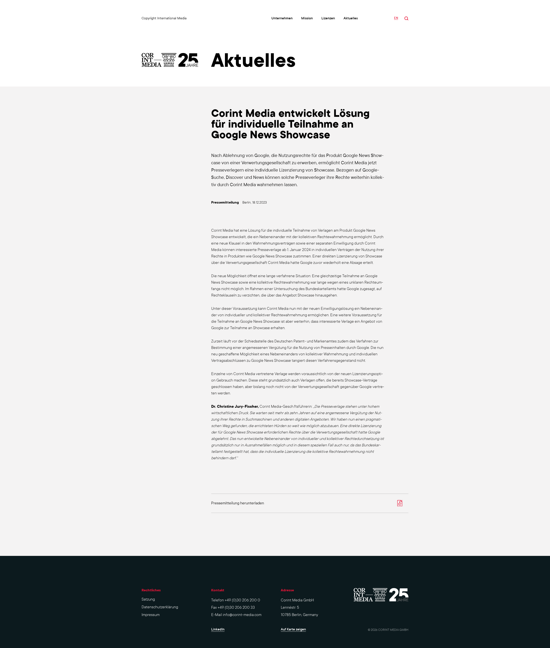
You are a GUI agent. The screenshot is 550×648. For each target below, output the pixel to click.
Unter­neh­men (282, 18)
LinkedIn (218, 629)
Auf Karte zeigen (293, 629)
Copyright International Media (164, 18)
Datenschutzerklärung (160, 607)
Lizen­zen (328, 18)
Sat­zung (148, 599)
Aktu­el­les (351, 18)
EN (396, 18)
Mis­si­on (307, 18)
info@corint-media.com (242, 615)
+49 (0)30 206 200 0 (242, 600)
